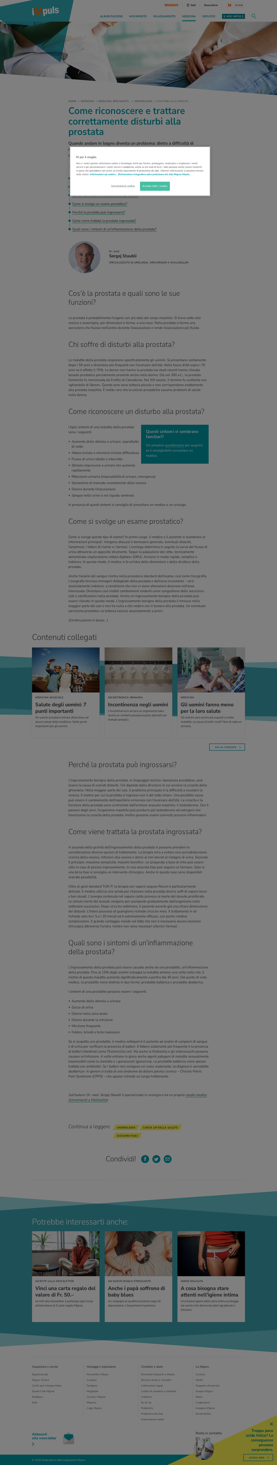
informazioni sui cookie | (103, 174)
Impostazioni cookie (123, 186)
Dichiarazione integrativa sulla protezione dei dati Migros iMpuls (154, 174)
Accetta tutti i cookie (154, 186)
